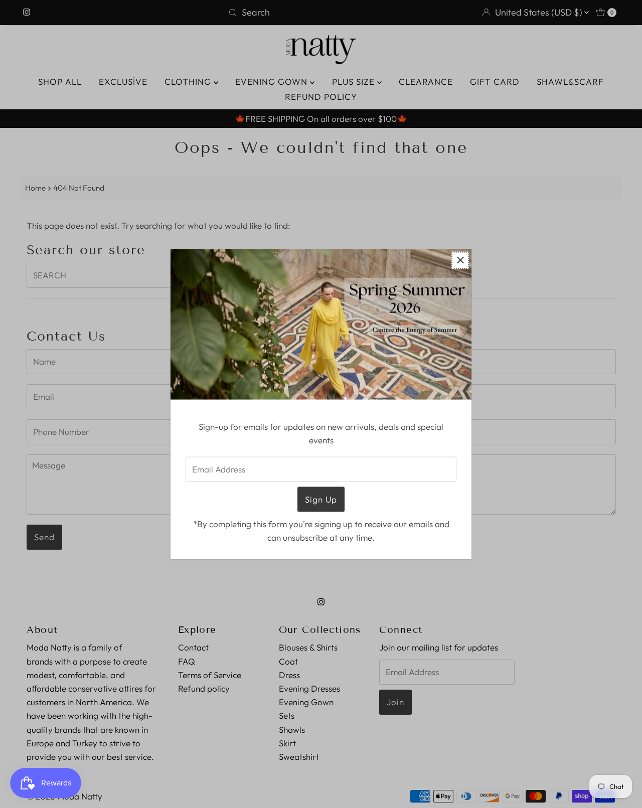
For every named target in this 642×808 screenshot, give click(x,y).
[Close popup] (460, 260)
